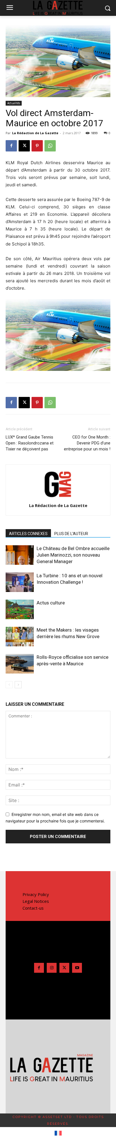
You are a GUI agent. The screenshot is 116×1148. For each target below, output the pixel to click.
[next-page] (18, 684)
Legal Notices (36, 901)
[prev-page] (9, 684)
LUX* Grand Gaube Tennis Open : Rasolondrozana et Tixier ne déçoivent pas (29, 443)
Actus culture (51, 603)
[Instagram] (52, 968)
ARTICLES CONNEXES (28, 533)
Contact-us (33, 908)
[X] (24, 145)
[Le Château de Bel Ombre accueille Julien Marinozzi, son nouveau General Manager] (20, 555)
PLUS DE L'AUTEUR (71, 533)
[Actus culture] (20, 609)
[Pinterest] (37, 145)
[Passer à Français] (58, 1133)
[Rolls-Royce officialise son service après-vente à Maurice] (20, 664)
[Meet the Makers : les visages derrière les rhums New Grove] (20, 636)
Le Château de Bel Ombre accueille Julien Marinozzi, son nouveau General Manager (73, 555)
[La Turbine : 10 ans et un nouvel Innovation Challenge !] (20, 582)
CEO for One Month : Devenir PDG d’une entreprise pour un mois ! (87, 443)
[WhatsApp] (50, 145)
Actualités (13, 103)
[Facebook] (11, 145)
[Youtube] (77, 968)
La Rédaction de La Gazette (35, 133)
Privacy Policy (36, 894)
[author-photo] (58, 497)
